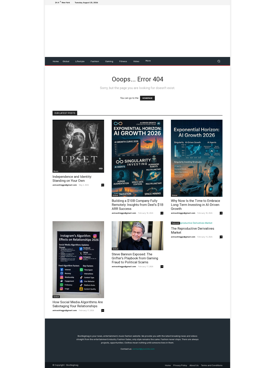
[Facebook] (205, 2)
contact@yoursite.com (143, 349)
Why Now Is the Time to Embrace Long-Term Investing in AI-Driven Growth (195, 205)
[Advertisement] (164, 31)
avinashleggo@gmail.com (65, 185)
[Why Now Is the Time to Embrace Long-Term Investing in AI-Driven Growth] (196, 158)
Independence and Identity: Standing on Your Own (72, 179)
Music (55, 171)
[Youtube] (220, 2)
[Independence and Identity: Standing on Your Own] (78, 146)
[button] (218, 61)
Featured (175, 223)
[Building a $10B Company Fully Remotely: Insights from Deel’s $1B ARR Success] (137, 158)
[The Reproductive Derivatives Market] (196, 223)
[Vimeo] (217, 2)
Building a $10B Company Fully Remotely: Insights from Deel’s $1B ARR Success (137, 205)
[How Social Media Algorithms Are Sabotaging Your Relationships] (78, 259)
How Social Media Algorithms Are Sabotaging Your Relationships (78, 304)
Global (115, 195)
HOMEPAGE (147, 98)
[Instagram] (209, 2)
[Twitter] (213, 2)
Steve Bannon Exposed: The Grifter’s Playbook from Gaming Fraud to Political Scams (135, 258)
